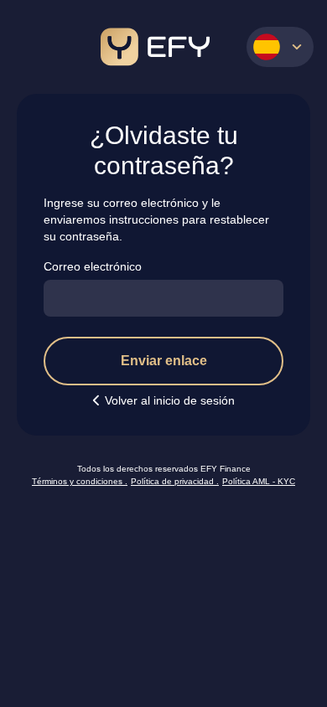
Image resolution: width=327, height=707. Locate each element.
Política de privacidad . (175, 481)
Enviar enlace (164, 361)
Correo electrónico (93, 266)
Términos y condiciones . (79, 481)
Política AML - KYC (258, 481)
